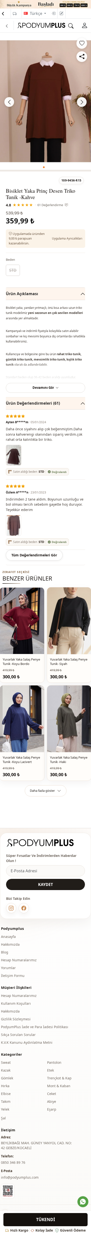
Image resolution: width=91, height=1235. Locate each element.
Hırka (5, 1086)
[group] (45, 101)
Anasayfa (8, 936)
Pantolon (54, 1062)
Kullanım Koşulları (16, 1003)
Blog (4, 952)
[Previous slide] (9, 102)
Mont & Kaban (58, 1086)
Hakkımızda (10, 944)
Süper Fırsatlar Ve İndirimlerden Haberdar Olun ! (41, 858)
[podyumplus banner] (45, 4)
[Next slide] (82, 102)
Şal (3, 1118)
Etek (50, 1070)
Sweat (6, 1062)
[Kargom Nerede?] (15, 13)
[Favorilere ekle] (81, 43)
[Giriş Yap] (53, 13)
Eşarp (51, 1109)
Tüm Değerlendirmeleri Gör (34, 555)
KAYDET (45, 884)
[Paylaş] (81, 56)
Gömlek (7, 1078)
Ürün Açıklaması (22, 293)
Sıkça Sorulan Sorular (18, 1034)
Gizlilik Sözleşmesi (16, 1019)
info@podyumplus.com (20, 1177)
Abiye (51, 1101)
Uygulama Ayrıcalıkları (67, 238)
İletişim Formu (13, 975)
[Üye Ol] (61, 13)
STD (13, 270)
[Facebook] (24, 908)
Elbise (6, 1093)
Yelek (5, 1109)
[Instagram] (11, 908)
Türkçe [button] (36, 13)
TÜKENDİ (45, 1219)
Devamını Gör (43, 387)
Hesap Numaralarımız (19, 960)
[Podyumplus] (44, 842)
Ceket (51, 1093)
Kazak (5, 1070)
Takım (5, 1101)
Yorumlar (8, 967)
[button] (44, 167)
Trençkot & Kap (59, 1078)
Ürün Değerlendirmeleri (33, 403)
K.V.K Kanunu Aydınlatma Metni (26, 1042)
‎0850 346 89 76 (13, 1162)
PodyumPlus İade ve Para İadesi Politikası (34, 1026)
